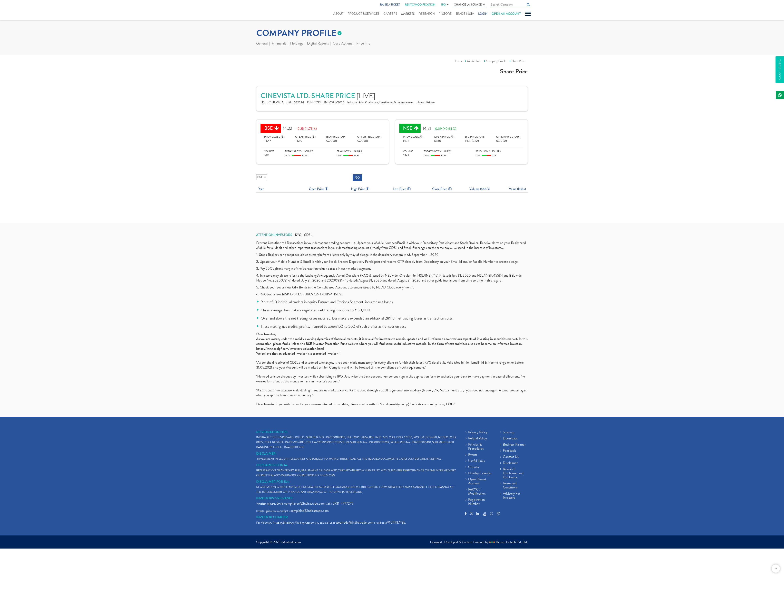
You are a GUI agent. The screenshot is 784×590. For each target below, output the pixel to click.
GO (357, 177)
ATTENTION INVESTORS (274, 235)
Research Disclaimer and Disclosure (513, 473)
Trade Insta (465, 13)
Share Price (518, 61)
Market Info (474, 61)
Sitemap (508, 432)
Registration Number (476, 502)
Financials (279, 43)
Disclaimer (510, 463)
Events (472, 455)
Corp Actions (342, 43)
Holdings (296, 43)
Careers (390, 13)
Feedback (509, 451)
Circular (473, 467)
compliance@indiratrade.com (304, 503)
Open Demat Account (477, 481)
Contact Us (511, 457)
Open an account (506, 13)
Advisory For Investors (511, 496)
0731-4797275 (342, 503)
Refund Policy (477, 438)
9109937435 (396, 522)
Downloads (510, 438)
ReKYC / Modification (477, 491)
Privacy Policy (478, 432)
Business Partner (514, 444)
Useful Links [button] (476, 461)
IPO (443, 4)
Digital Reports (318, 43)
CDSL (308, 235)
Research (427, 13)
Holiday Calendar (480, 473)
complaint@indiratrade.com (309, 510)
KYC (298, 235)
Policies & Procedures (476, 446)
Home (459, 61)
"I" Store (445, 13)
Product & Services (363, 13)
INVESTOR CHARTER (272, 517)
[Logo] (266, 10)
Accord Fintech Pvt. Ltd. (512, 542)
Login (483, 13)
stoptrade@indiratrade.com (354, 522)
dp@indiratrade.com (419, 404)
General (262, 43)
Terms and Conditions (510, 485)
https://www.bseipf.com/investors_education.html (290, 348)
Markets (408, 13)
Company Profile (496, 61)
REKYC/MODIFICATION (420, 4)
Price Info (363, 43)
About (338, 13)
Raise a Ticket (390, 4)
